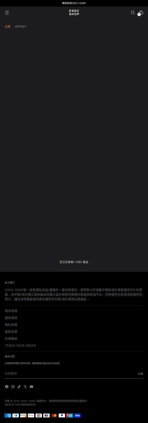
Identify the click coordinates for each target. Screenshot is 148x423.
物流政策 (11, 311)
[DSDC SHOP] (74, 12)
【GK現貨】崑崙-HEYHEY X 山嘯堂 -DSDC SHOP (127, 157)
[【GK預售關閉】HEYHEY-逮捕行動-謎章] (21, 208)
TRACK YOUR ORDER (20, 345)
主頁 (7, 26)
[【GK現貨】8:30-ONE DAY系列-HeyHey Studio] (56, 123)
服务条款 (11, 318)
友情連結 (11, 338)
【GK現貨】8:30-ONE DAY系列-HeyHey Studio (56, 157)
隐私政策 (11, 325)
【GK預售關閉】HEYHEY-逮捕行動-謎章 (21, 241)
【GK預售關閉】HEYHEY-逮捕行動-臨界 (91, 157)
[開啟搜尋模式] (133, 12)
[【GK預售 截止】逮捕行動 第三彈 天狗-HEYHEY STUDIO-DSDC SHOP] (21, 123)
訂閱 (140, 373)
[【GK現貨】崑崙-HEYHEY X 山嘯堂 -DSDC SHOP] (127, 123)
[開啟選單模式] (7, 12)
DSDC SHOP (28, 401)
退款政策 (11, 332)
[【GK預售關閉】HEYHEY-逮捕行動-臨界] (92, 123)
